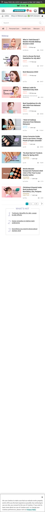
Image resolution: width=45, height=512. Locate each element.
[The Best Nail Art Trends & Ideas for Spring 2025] (11, 163)
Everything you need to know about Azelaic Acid (24, 230)
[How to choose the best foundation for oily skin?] (11, 66)
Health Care (26, 29)
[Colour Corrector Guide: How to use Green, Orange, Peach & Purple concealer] (11, 146)
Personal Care (14, 29)
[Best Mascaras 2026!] (11, 81)
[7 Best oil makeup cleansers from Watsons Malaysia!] (11, 129)
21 (36, 204)
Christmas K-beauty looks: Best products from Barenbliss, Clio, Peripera (32, 189)
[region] (22, 503)
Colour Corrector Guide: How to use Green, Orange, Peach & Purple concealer (32, 138)
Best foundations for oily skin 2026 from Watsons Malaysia (32, 105)
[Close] (42, 497)
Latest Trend (26, 158)
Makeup (25, 47)
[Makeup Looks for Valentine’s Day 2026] (11, 97)
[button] (42, 10)
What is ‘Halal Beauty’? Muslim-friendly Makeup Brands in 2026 (32, 42)
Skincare (36, 29)
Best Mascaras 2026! (30, 72)
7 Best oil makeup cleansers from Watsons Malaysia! (31, 122)
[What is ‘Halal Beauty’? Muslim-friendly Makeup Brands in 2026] (11, 49)
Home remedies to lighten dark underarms (23, 222)
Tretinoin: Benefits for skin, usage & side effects (24, 214)
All (3, 29)
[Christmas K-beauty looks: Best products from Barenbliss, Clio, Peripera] (11, 197)
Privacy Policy (31, 509)
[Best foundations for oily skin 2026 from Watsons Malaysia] (11, 113)
